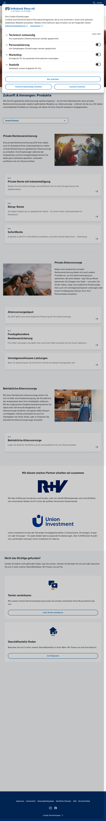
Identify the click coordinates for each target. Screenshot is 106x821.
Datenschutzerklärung (15, 26)
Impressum (35, 26)
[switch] (98, 44)
